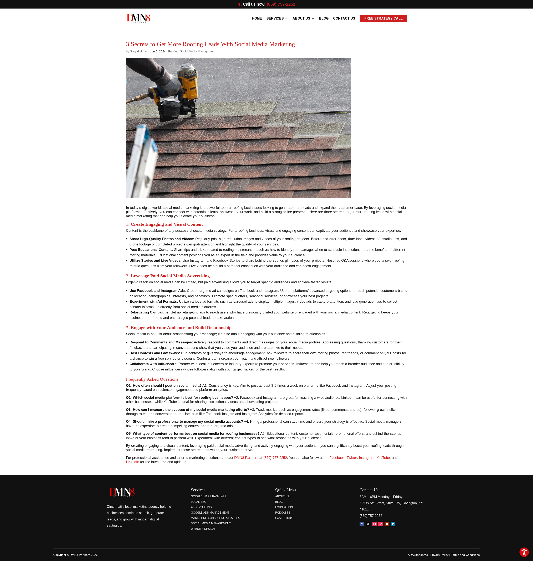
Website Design (203, 528)
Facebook (337, 458)
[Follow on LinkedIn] (393, 524)
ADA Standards (418, 554)
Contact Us (344, 18)
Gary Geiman (139, 51)
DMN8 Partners (246, 458)
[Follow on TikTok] (380, 524)
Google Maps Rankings (208, 496)
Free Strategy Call (383, 18)
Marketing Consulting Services (215, 518)
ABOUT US (301, 18)
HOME (257, 18)
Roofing (173, 51)
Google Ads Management (210, 512)
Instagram (367, 458)
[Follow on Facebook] (362, 524)
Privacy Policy (439, 554)
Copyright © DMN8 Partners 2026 (75, 554)
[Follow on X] (368, 524)
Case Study (284, 518)
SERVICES (275, 18)
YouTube (383, 458)
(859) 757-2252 (281, 4)
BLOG (324, 18)
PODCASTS (282, 512)
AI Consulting (201, 507)
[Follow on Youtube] (387, 524)
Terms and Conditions (465, 554)
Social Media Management (197, 51)
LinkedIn (132, 462)
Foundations (285, 507)
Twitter (352, 458)
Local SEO (198, 501)
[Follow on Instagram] (374, 524)
